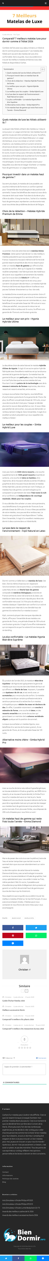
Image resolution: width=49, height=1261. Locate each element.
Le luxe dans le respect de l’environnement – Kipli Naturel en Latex (23, 95)
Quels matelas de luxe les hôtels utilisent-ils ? (24, 73)
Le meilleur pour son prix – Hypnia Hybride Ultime (23, 87)
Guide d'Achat (7, 34)
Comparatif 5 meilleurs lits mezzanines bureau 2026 (23, 1029)
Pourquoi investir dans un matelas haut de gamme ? (23, 76)
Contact (5, 1172)
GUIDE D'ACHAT (17, 918)
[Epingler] (12, 935)
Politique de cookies (10, 1178)
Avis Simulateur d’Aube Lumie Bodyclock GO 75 (21, 1207)
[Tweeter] (36, 927)
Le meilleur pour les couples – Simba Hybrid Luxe (25, 91)
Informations (7, 1175)
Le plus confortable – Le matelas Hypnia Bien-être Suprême (24, 100)
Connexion (42, 1058)
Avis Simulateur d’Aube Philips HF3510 (17, 1204)
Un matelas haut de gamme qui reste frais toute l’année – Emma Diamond (25, 108)
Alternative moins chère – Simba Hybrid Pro (23, 105)
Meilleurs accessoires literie (13, 1010)
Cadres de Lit (18, 1025)
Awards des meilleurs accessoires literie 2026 (20, 1215)
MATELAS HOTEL (29, 918)
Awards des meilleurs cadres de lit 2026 (17, 1211)
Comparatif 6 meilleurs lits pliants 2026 (18, 1019)
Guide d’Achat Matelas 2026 (13, 1001)
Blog (4, 1182)
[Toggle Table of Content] (41, 69)
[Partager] (12, 927)
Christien (23, 969)
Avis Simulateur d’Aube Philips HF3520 (17, 1200)
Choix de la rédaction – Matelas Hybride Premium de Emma (25, 82)
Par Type (16, 34)
